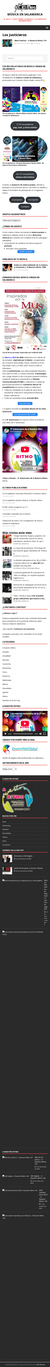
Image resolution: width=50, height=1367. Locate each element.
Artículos (18, 544)
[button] (46, 27)
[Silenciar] (40, 734)
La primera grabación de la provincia (27, 572)
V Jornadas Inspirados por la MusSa (16, 514)
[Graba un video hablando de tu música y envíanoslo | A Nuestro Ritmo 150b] (7, 270)
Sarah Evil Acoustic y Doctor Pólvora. (28, 868)
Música (37, 568)
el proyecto (17, 199)
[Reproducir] (5, 734)
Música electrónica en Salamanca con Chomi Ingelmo (46, 894)
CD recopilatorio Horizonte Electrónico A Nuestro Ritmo (24, 493)
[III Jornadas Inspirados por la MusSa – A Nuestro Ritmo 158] (24, 1218)
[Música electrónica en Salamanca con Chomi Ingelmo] (22, 880)
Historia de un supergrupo (23, 585)
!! (24, 629)
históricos (25, 544)
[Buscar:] (25, 58)
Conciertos (6, 664)
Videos (5, 696)
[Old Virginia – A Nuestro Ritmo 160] (15, 1176)
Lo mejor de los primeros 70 (24, 548)
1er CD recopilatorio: (25, 175)
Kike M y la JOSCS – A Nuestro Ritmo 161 (40, 1160)
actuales (5, 652)
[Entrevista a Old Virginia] (7, 861)
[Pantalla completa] (44, 734)
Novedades (6, 688)
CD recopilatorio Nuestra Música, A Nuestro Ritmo (22, 500)
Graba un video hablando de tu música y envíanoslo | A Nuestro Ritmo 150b (31, 266)
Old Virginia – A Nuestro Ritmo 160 (38, 1177)
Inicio (4, 822)
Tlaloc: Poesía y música (22, 596)
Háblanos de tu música (14, 259)
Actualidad (6, 656)
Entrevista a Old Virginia (23, 856)
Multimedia (6, 680)
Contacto (25, 206)
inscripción (33, 199)
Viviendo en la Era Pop (11, 700)
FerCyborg (36, 43)
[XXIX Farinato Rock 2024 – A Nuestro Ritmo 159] (19, 1190)
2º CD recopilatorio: (25, 126)
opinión (5, 692)
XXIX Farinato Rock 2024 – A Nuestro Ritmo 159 (43, 1195)
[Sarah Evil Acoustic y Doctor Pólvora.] (7, 873)
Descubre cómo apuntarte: (16, 248)
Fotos (4, 672)
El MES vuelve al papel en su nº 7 (15, 507)
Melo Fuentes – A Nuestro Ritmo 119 (30, 40)
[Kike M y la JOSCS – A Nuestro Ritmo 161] (17, 1157)
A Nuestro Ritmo (22, 80)
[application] (25, 723)
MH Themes (41, 1365)
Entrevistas (30, 568)
